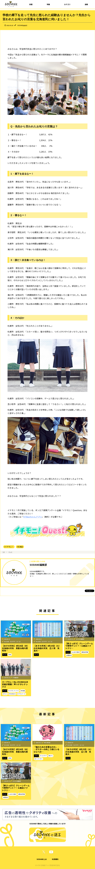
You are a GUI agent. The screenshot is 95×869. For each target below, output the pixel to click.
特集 (48, 4)
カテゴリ (67, 4)
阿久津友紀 (47, 742)
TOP (4, 552)
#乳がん (50, 755)
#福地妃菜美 (84, 652)
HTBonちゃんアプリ (32, 516)
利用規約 (55, 859)
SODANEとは (42, 859)
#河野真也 (69, 655)
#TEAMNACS (12, 694)
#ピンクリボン (39, 759)
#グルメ (5, 694)
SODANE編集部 (22, 25)
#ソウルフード (21, 694)
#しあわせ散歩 (76, 652)
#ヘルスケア (43, 755)
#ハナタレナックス (13, 691)
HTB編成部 (15, 677)
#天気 (9, 654)
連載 (86, 4)
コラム (36, 755)
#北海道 (20, 547)
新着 (31, 4)
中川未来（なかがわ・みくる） (12, 641)
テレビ (10, 552)
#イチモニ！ (8, 547)
